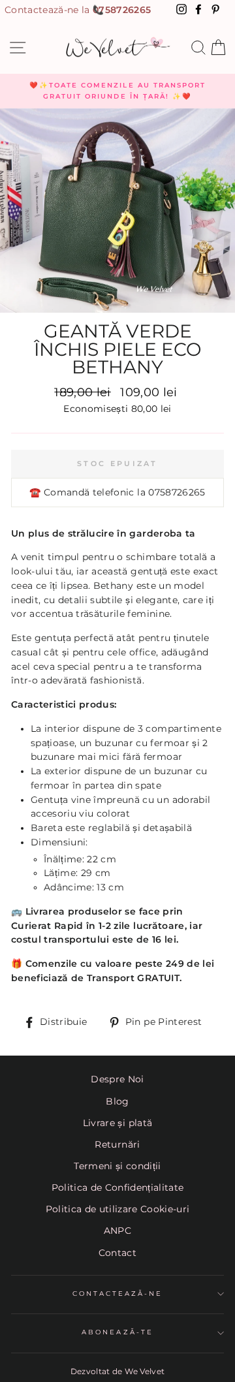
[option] (117, 91)
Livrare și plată (117, 1123)
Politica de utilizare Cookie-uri (118, 1209)
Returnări (117, 1144)
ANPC (117, 1230)
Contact (117, 1253)
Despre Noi (117, 1079)
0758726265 (122, 10)
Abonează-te (117, 1332)
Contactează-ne (117, 1293)
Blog (117, 1101)
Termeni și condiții (117, 1166)
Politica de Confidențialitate (118, 1187)
